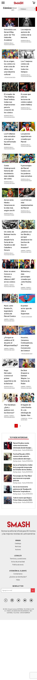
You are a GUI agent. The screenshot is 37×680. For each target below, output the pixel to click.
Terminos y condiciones (18, 558)
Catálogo (18, 543)
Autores (18, 549)
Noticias (18, 546)
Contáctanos (17, 574)
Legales (18, 555)
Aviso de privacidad (18, 562)
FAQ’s (18, 580)
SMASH (18, 540)
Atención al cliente (18, 571)
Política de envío (18, 565)
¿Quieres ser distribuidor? (18, 577)
